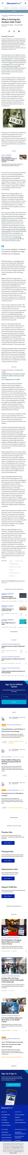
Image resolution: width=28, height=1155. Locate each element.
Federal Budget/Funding (14, 572)
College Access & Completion (15, 566)
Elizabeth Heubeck (6, 1030)
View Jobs (7, 843)
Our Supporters (5, 1122)
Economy (11, 569)
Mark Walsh (4, 990)
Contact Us (18, 1111)
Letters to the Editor (19, 1114)
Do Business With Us (21, 1129)
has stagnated (14, 284)
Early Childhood (6, 756)
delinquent (7, 64)
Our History (4, 1117)
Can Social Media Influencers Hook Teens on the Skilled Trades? (11, 1020)
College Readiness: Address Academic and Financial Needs (13, 672)
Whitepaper (4, 1039)
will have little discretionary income (11, 315)
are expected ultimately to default (12, 65)
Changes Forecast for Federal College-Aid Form (13, 646)
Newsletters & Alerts (6, 1134)
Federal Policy (12, 575)
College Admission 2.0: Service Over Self (13, 373)
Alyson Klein (4, 663)
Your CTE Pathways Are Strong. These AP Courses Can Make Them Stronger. (12, 1044)
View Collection (14, 631)
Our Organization (5, 1114)
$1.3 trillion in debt (6, 58)
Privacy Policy (15, 1147)
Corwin (20, 807)
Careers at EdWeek (6, 1125)
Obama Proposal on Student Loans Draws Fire (13, 659)
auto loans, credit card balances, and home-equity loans (13, 59)
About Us (4, 1111)
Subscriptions (4, 1132)
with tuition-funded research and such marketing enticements (13, 229)
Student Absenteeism (13, 790)
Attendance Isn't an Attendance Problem (12, 794)
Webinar (3, 726)
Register (4, 742)
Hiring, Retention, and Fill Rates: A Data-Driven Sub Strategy (13, 730)
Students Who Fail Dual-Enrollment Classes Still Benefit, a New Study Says (12, 980)
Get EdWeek (4, 1129)
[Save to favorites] (14, 31)
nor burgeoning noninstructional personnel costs (11, 238)
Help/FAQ (17, 1117)
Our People (4, 1120)
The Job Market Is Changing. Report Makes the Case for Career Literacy (11, 942)
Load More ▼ (14, 1065)
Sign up (14, 702)
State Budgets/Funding (13, 563)
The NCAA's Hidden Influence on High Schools (8, 597)
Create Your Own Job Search (14, 906)
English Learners (6, 155)
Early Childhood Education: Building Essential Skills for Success (11, 762)
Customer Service (19, 1120)
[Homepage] (14, 3)
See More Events (14, 817)
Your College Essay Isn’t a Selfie (10, 379)
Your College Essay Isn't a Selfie (8, 623)
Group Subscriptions (6, 1137)
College (10, 560)
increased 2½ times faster (8, 220)
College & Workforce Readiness (12, 15)
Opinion (5, 16)
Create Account (13, 1084)
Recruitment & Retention (14, 724)
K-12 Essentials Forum (18, 756)
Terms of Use (18, 1151)
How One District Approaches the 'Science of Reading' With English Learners (9, 159)
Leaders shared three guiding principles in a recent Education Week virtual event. (12, 165)
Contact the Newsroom (20, 1122)
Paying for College (19, 560)
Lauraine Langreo (5, 951)
